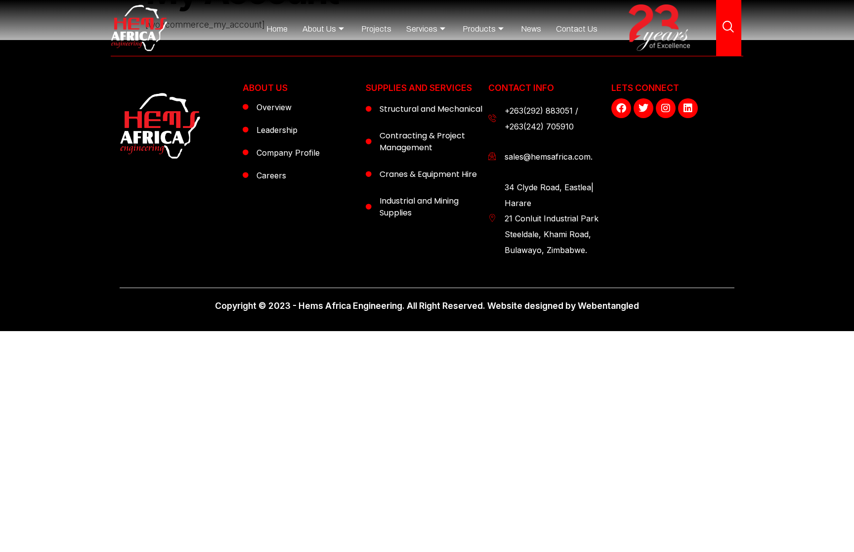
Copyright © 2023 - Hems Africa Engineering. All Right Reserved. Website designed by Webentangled (427, 305)
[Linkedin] (688, 108)
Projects (376, 29)
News (531, 29)
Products (479, 29)
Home (277, 29)
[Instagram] (666, 108)
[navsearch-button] (728, 28)
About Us (319, 29)
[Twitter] (643, 108)
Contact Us (577, 29)
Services (421, 29)
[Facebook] (621, 108)
